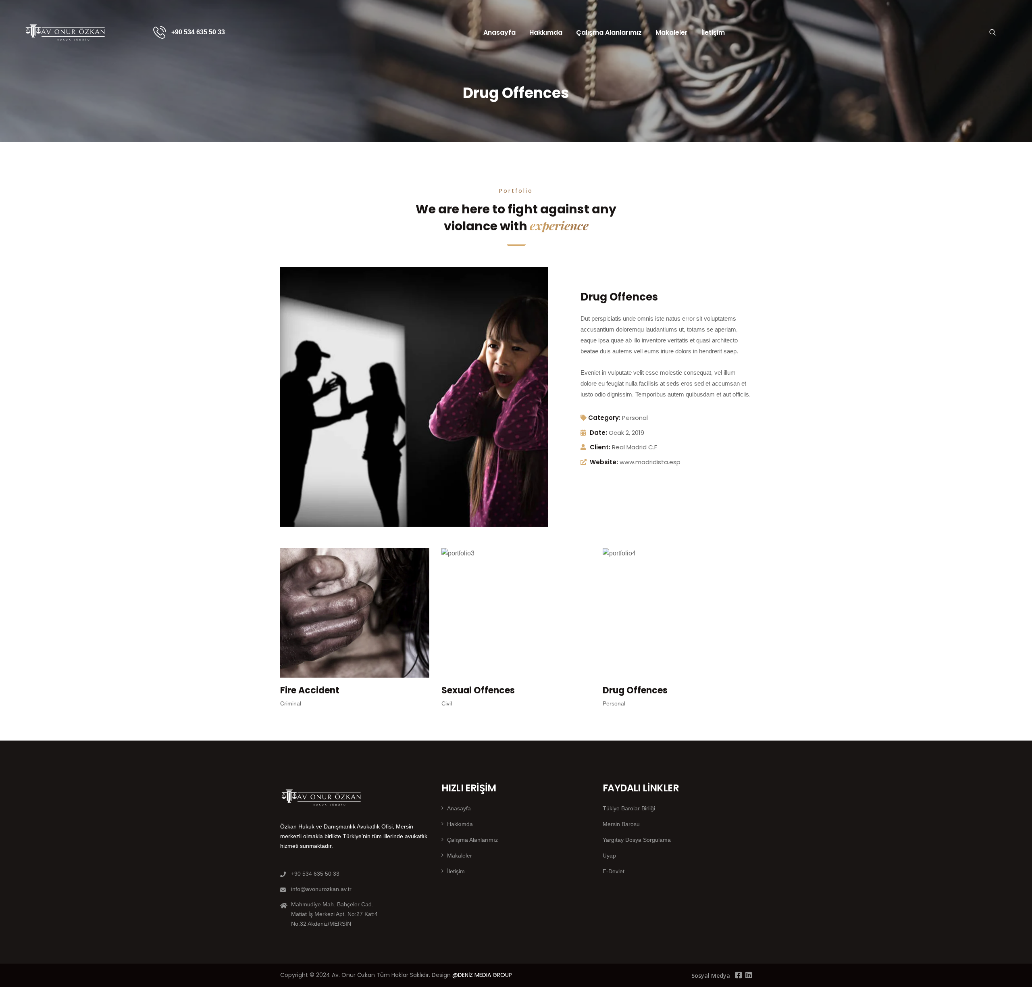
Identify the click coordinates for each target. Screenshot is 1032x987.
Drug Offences (635, 690)
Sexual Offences (478, 690)
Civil (446, 703)
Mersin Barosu (621, 824)
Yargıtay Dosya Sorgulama (637, 840)
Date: (598, 432)
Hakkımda (545, 32)
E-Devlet (613, 871)
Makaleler (671, 32)
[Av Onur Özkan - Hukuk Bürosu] (65, 32)
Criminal (290, 703)
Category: (604, 417)
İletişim (713, 32)
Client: (600, 447)
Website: (604, 462)
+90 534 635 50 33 (198, 32)
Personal (635, 417)
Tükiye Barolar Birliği (629, 808)
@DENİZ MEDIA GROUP (482, 975)
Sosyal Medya (710, 975)
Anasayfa (499, 32)
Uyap (609, 855)
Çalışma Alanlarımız (609, 32)
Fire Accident (309, 690)
